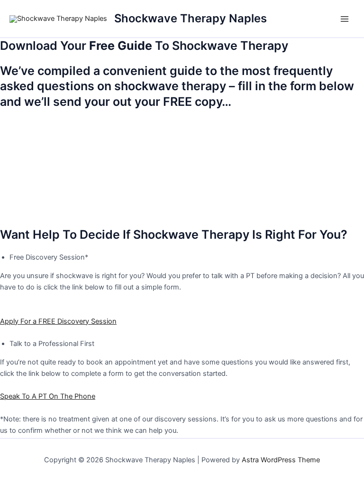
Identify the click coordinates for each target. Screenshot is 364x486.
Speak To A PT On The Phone (47, 396)
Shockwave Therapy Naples (190, 18)
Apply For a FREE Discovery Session (58, 321)
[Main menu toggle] (345, 19)
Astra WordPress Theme (281, 460)
